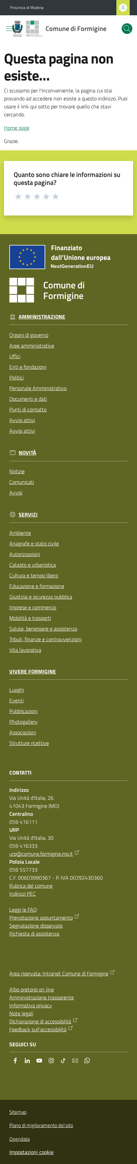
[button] (127, 29)
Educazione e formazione (36, 586)
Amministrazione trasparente (41, 997)
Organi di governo (28, 335)
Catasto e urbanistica (32, 565)
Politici (16, 377)
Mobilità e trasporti (30, 618)
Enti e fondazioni (27, 367)
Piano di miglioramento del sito (41, 1125)
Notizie (17, 471)
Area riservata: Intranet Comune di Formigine (58, 973)
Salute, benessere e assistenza (43, 629)
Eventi (16, 700)
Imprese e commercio (32, 607)
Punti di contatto (28, 409)
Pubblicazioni (23, 711)
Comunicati (21, 482)
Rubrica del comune (31, 886)
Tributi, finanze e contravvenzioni (45, 639)
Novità (27, 453)
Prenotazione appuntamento (41, 918)
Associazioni (22, 732)
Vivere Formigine (32, 671)
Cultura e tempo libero (33, 575)
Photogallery (23, 722)
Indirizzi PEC (22, 894)
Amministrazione (42, 317)
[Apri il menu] (9, 29)
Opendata (19, 1139)
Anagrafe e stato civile (34, 543)
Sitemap (18, 1112)
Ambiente (20, 533)
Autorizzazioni (24, 554)
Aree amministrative (31, 346)
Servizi (28, 514)
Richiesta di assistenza (34, 934)
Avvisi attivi (22, 420)
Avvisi (15, 493)
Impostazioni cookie (31, 1152)
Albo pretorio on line (31, 989)
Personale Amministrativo (38, 388)
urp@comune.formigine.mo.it (41, 854)
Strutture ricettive (29, 743)
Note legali (21, 1013)
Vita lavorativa (25, 650)
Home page (16, 128)
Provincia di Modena (27, 8)
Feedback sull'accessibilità (38, 1029)
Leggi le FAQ (23, 910)
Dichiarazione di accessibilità (40, 1021)
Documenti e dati (28, 399)
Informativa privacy (30, 1005)
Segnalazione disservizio (36, 926)
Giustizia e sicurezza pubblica (40, 597)
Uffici (14, 356)
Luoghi (16, 690)
